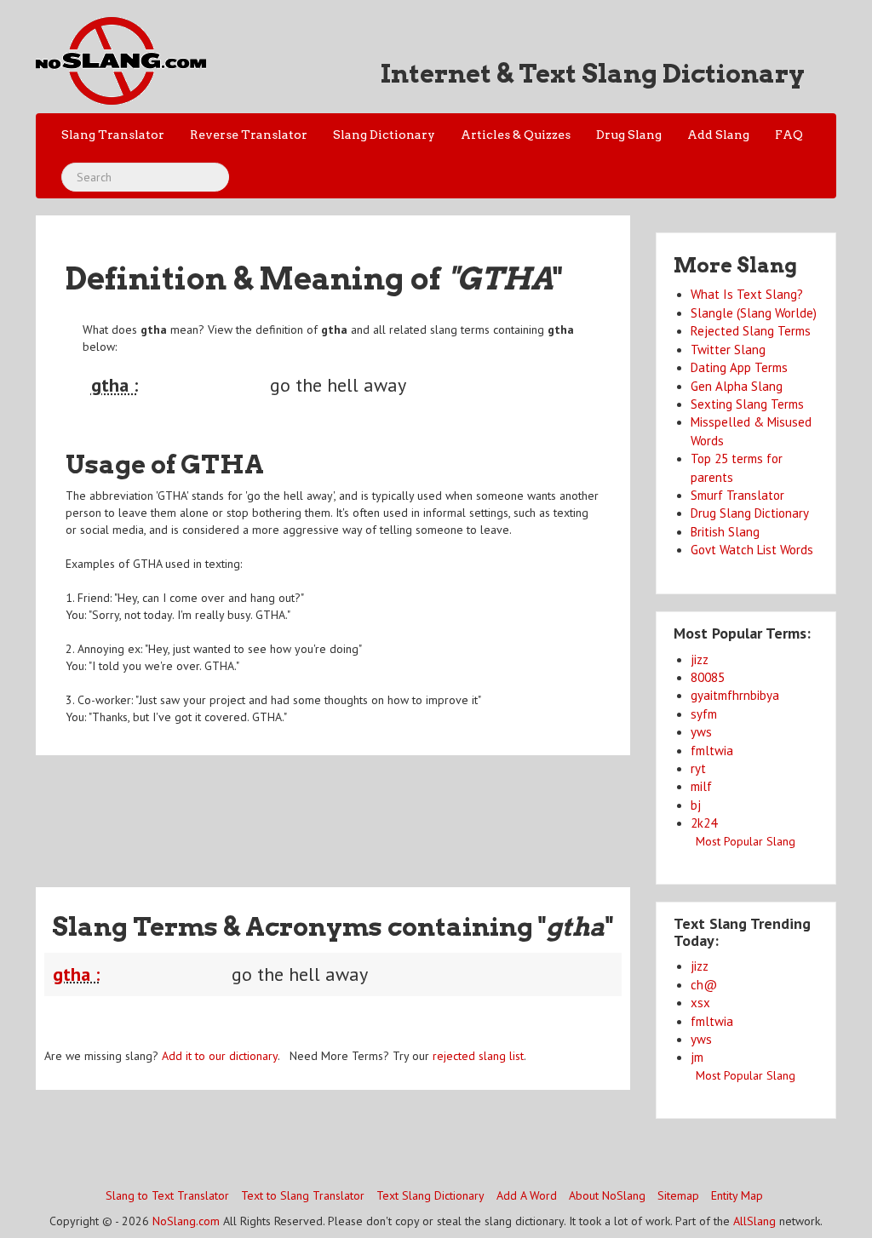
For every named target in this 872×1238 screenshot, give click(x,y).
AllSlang (754, 1221)
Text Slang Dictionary (430, 1195)
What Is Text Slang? (747, 294)
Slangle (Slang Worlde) (754, 313)
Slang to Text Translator (167, 1195)
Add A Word (526, 1195)
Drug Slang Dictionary (750, 513)
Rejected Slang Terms (751, 331)
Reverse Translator (248, 134)
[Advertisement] (346, 810)
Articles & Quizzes (516, 134)
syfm (704, 714)
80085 (708, 677)
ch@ (704, 985)
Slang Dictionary (384, 134)
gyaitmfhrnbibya (735, 695)
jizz (699, 659)
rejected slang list (478, 1055)
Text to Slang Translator (302, 1195)
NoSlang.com (186, 1221)
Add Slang (718, 134)
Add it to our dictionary (220, 1055)
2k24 (704, 823)
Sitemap (678, 1195)
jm (697, 1057)
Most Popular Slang (745, 841)
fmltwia (712, 750)
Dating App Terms (739, 367)
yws (701, 732)
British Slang (725, 532)
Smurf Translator (737, 495)
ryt (698, 768)
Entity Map (737, 1195)
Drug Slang (629, 134)
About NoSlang (607, 1195)
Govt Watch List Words (752, 550)
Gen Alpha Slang (737, 386)
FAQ (789, 134)
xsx (700, 1002)
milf (701, 786)
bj (696, 805)
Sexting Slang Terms (747, 404)
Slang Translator (112, 134)
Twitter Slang (728, 349)
